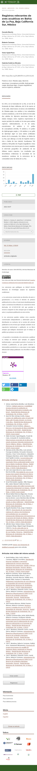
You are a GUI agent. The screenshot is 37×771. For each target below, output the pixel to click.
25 (12, 540)
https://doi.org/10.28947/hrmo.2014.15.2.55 (20, 76)
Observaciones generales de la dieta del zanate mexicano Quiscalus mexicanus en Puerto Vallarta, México (19, 442)
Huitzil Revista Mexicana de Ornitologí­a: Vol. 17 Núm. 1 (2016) (20, 611)
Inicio (4, 8)
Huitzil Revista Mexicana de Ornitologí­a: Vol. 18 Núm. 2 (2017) (19, 423)
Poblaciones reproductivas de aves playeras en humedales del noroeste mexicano (20, 582)
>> (21, 540)
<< (3, 540)
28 (18, 540)
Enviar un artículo (13, 726)
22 (6, 540)
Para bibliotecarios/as (9, 701)
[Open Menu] (2, 2)
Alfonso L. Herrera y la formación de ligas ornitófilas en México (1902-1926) (20, 428)
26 (14, 540)
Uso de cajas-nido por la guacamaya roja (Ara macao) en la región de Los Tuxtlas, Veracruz (20, 530)
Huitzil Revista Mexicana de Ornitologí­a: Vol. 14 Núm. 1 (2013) (18, 626)
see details (12, 378)
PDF (19, 195)
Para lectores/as (8, 695)
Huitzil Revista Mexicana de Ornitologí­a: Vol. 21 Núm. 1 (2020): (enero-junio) (20, 490)
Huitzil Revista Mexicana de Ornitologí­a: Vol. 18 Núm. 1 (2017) (17, 413)
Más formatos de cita (12, 231)
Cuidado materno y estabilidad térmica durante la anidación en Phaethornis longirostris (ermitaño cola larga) (19, 409)
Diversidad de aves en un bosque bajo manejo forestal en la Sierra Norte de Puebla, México (19, 474)
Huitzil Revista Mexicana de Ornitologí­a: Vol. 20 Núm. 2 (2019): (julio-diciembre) (20, 504)
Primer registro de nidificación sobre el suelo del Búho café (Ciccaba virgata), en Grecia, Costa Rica (19, 419)
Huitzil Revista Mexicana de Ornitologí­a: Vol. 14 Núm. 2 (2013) (19, 599)
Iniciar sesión (14, 676)
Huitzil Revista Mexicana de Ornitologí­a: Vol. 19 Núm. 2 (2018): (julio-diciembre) (19, 466)
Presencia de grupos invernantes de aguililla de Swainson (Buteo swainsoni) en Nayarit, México (20, 648)
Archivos (10, 8)
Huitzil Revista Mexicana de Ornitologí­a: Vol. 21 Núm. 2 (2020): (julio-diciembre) (19, 534)
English (5, 714)
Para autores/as (8, 698)
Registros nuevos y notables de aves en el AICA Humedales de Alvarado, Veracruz (18, 607)
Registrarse (13, 683)
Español (5, 717)
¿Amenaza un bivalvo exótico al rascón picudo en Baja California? (19, 501)
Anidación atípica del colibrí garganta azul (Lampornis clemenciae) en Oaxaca (20, 487)
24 (10, 540)
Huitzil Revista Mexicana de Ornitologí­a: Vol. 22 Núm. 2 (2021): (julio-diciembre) (19, 521)
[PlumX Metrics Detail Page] (13, 365)
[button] (6, 385)
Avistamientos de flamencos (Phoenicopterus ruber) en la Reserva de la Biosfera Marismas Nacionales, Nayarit (20, 594)
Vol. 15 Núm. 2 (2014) (22, 8)
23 (8, 540)
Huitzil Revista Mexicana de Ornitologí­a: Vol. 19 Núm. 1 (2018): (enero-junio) (19, 432)
